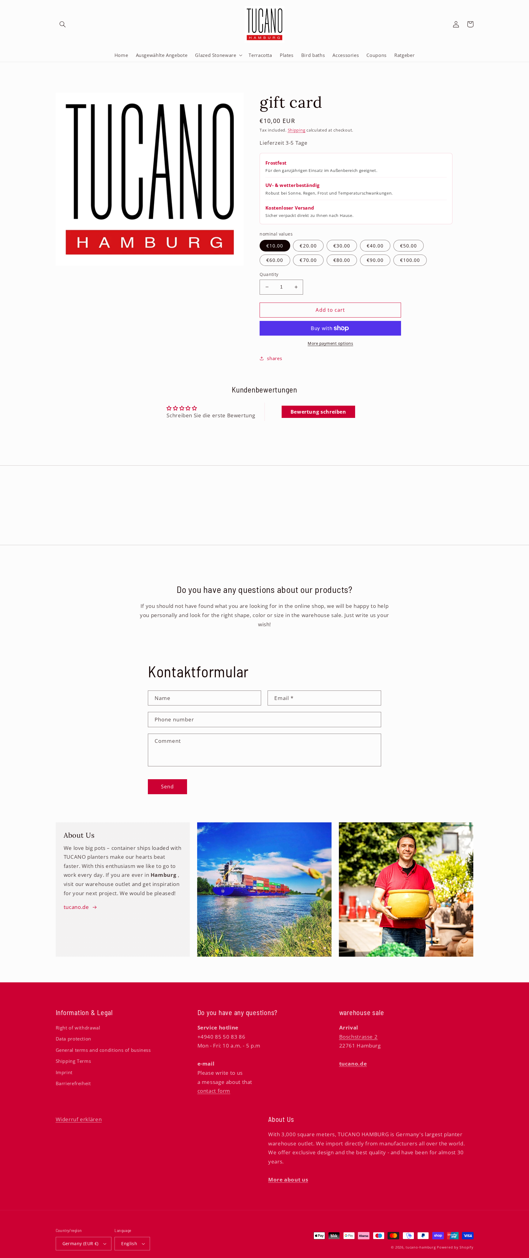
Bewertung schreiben (318, 411)
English (129, 1243)
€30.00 (341, 246)
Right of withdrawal (78, 1028)
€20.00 (308, 246)
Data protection (73, 1039)
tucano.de (76, 906)
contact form (214, 1090)
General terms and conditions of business (103, 1050)
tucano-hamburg (421, 1247)
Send (167, 786)
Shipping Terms (73, 1061)
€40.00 (375, 246)
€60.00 (274, 260)
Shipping (297, 130)
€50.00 (408, 246)
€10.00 (274, 246)
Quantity (269, 274)
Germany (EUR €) (80, 1243)
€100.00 (410, 260)
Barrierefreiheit (73, 1083)
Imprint (64, 1072)
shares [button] (274, 358)
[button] (63, 24)
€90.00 (375, 260)
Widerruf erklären (79, 1119)
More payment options (330, 343)
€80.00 (341, 260)
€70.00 (308, 260)
